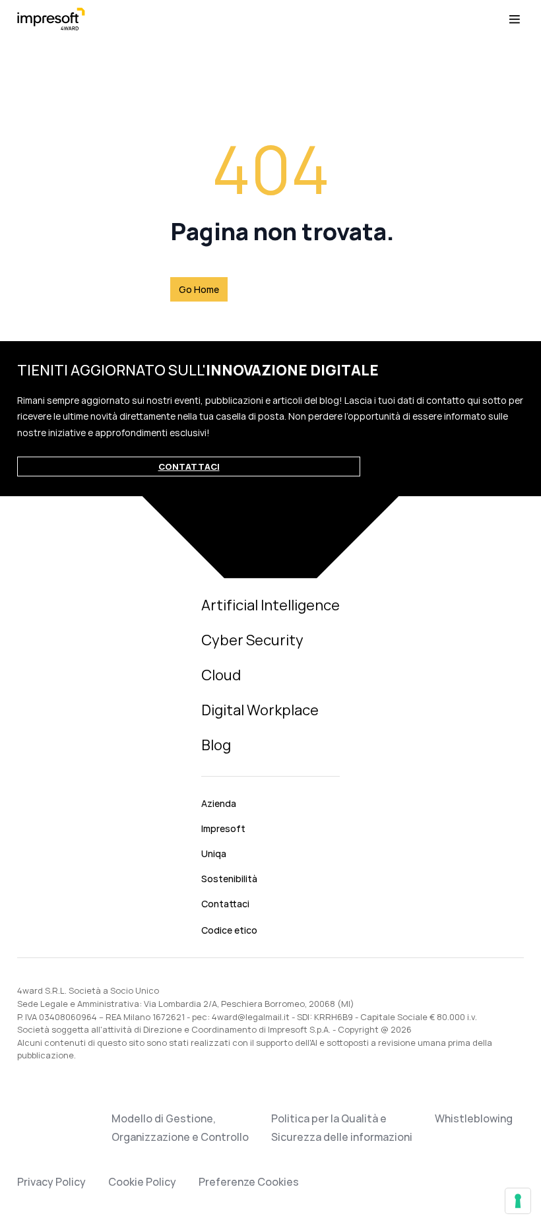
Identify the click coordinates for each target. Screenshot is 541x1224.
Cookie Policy (142, 1182)
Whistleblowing (474, 1118)
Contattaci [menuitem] (225, 903)
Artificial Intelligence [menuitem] (270, 605)
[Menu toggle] (514, 19)
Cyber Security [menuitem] (252, 640)
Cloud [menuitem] (221, 675)
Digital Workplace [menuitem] (260, 710)
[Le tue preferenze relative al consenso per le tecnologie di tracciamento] (517, 1200)
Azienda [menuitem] (218, 803)
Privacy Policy (51, 1182)
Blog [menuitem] (216, 745)
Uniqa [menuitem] (213, 853)
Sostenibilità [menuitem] (229, 878)
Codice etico (229, 930)
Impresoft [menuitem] (223, 828)
